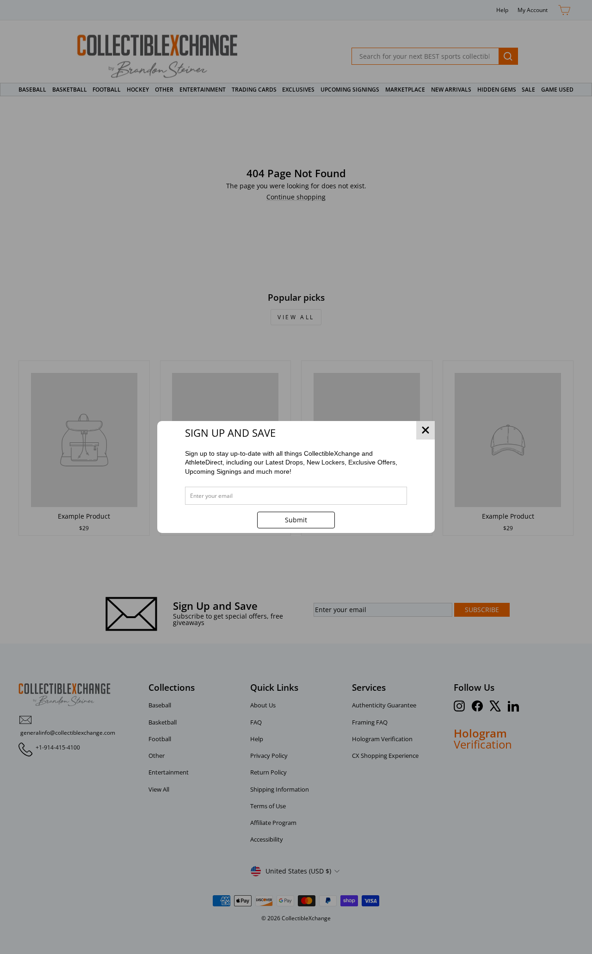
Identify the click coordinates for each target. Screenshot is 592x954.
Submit (296, 519)
